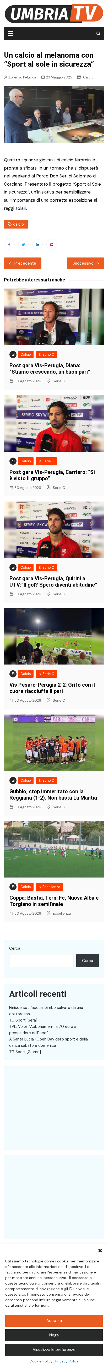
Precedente (25, 263)
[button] (100, 1250)
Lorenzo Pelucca (22, 77)
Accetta (54, 1320)
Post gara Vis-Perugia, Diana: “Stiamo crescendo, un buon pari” (49, 368)
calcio (18, 224)
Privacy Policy (67, 1361)
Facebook (9, 244)
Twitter (23, 244)
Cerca (14, 948)
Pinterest (51, 244)
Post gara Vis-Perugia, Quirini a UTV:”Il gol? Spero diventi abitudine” (53, 581)
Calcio (88, 77)
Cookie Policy (41, 1361)
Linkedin (37, 244)
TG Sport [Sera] (23, 1020)
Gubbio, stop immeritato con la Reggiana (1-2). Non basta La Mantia (53, 794)
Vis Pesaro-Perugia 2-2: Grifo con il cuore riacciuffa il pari (52, 688)
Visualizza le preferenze (54, 1349)
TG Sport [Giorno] (25, 1051)
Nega (54, 1335)
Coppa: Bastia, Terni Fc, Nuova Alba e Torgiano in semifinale (54, 901)
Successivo (83, 263)
